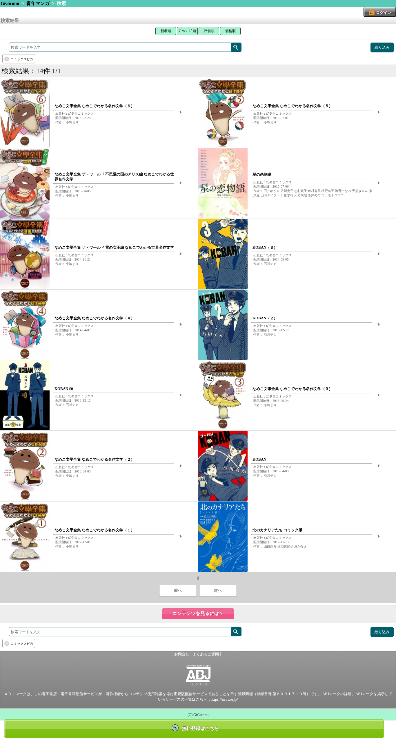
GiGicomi (10, 3)
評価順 (209, 31)
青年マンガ (38, 3)
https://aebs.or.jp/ (224, 699)
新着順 (166, 31)
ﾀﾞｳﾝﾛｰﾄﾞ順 (187, 31)
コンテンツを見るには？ (198, 613)
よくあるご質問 (205, 654)
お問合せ (181, 654)
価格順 (230, 31)
